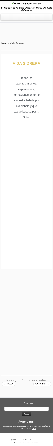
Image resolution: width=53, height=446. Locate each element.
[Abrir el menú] (49, 17)
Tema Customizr (32, 443)
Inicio (4, 43)
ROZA (8, 384)
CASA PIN (42, 384)
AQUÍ (34, 429)
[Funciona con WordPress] (41, 439)
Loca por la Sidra (22, 440)
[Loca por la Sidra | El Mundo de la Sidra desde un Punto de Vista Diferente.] (26, 3)
